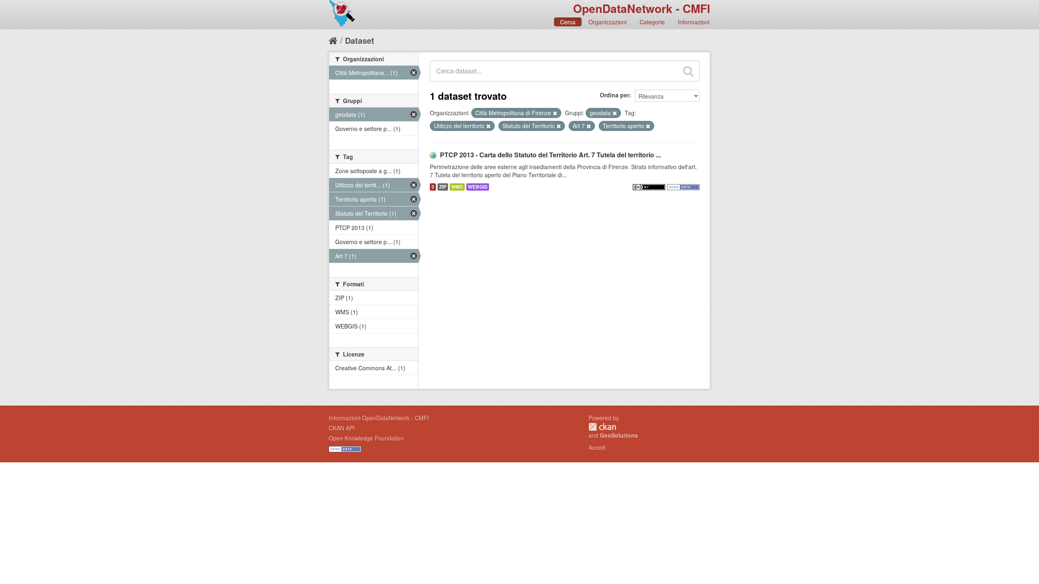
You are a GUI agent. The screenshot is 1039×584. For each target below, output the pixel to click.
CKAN (602, 427)
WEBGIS (477, 186)
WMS (457, 186)
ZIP (442, 186)
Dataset (359, 40)
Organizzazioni (607, 22)
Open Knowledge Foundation (366, 438)
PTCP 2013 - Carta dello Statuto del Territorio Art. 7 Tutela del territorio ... (550, 154)
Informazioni (693, 22)
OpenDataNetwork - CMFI (641, 8)
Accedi (597, 447)
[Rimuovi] (555, 113)
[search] (688, 71)
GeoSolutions (619, 435)
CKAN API (342, 428)
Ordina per (614, 95)
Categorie (652, 22)
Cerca (568, 22)
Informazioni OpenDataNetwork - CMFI (379, 418)
